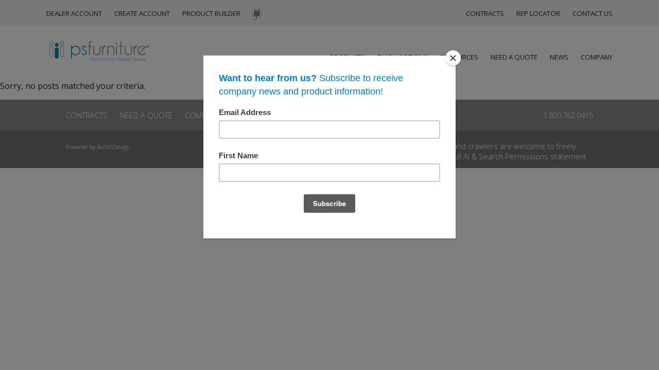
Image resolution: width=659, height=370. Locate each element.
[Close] (453, 58)
